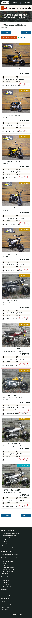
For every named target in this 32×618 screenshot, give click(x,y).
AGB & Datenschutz (8, 608)
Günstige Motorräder (8, 567)
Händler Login (6, 595)
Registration (14, 3)
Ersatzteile (5, 580)
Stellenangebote (7, 586)
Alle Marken (6, 546)
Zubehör (4, 582)
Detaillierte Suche (9, 37)
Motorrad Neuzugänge (9, 536)
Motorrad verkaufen (8, 548)
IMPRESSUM (6, 610)
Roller (4, 563)
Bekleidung (5, 584)
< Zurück (6, 33)
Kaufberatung (6, 602)
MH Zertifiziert (6, 544)
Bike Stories (6, 573)
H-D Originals (6, 542)
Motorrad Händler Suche (9, 593)
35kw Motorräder (7, 561)
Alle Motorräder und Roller (10, 534)
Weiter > (26, 33)
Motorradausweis (7, 606)
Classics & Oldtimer (8, 569)
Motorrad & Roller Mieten (10, 555)
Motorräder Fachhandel (9, 538)
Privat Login (26, 3)
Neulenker (5, 565)
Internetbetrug (6, 604)
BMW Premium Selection (10, 540)
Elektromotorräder (7, 571)
